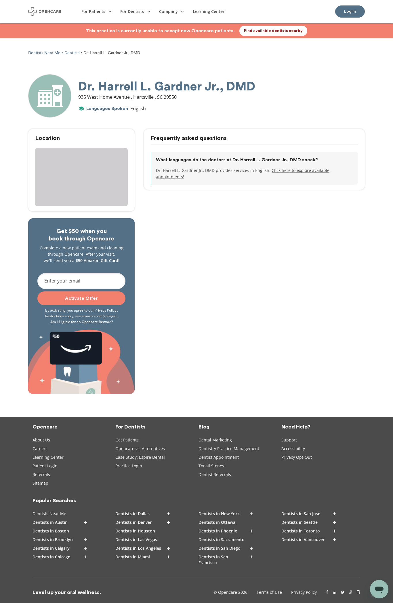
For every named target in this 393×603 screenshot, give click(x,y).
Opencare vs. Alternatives (140, 448)
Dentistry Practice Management (229, 448)
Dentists (72, 52)
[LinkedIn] (334, 592)
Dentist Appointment (219, 457)
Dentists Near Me (45, 52)
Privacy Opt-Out (296, 457)
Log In (350, 12)
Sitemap (40, 483)
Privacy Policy (106, 310)
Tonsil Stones (211, 466)
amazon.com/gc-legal (99, 316)
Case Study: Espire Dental (140, 457)
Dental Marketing (215, 440)
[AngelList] (350, 592)
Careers (40, 448)
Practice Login (128, 466)
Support (289, 440)
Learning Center (48, 457)
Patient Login (45, 466)
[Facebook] (327, 592)
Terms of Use (269, 592)
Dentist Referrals (215, 474)
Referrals (41, 474)
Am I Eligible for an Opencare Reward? (81, 321)
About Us (41, 440)
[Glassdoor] (358, 592)
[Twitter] (343, 592)
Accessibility (293, 448)
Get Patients (127, 440)
